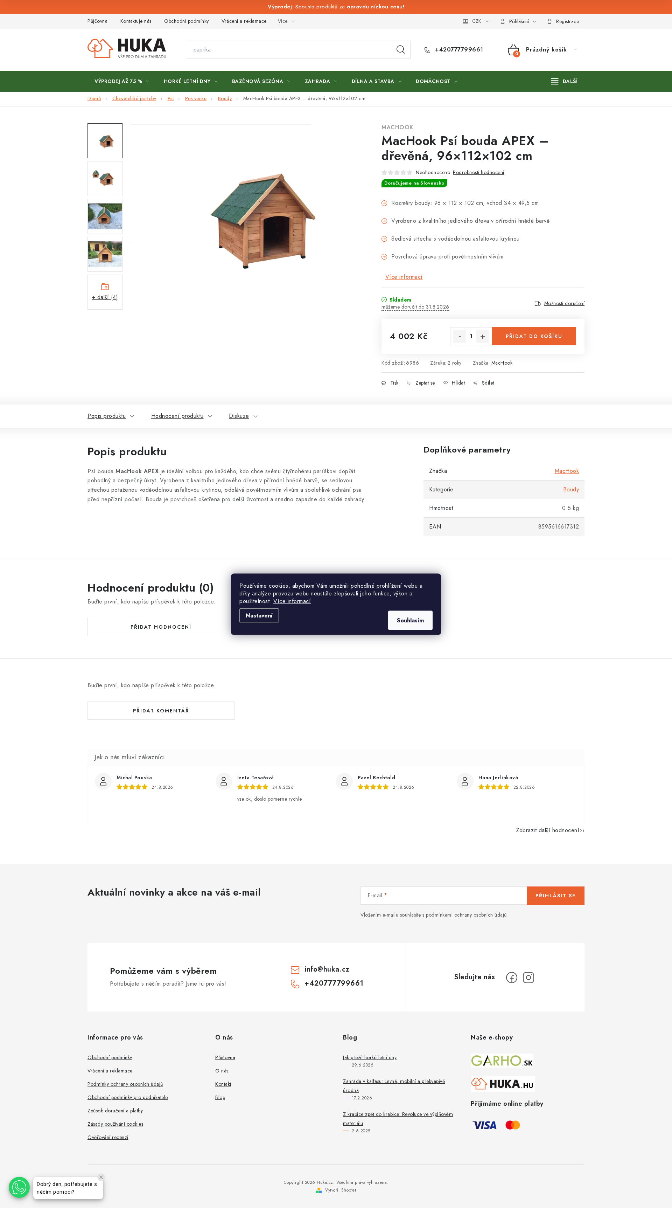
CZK (477, 21)
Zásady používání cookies (115, 1123)
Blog (220, 1097)
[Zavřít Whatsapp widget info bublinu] (101, 1177)
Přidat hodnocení (161, 626)
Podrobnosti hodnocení (478, 172)
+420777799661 (458, 49)
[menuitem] (122, 81)
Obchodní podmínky (186, 21)
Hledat (401, 50)
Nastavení (259, 615)
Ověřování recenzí (108, 1137)
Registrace (567, 21)
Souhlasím (410, 620)
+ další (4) (105, 297)
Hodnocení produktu (177, 416)
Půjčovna (97, 21)
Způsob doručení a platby (115, 1110)
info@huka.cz (326, 969)
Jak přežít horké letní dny (370, 1057)
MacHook (397, 127)
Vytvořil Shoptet (340, 1190)
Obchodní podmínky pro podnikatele (128, 1097)
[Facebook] (511, 977)
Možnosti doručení (564, 303)
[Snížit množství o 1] (459, 336)
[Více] (564, 81)
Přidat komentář (161, 710)
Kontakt (223, 1084)
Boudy (571, 489)
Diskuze (239, 416)
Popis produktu (107, 416)
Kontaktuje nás (136, 21)
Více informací (292, 601)
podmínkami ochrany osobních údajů (466, 914)
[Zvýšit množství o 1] (482, 336)
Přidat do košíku (534, 336)
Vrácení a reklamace (244, 21)
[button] (19, 1187)
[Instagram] (528, 977)
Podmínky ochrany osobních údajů (125, 1084)
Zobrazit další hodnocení (547, 830)
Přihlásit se (556, 895)
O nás (222, 1070)
